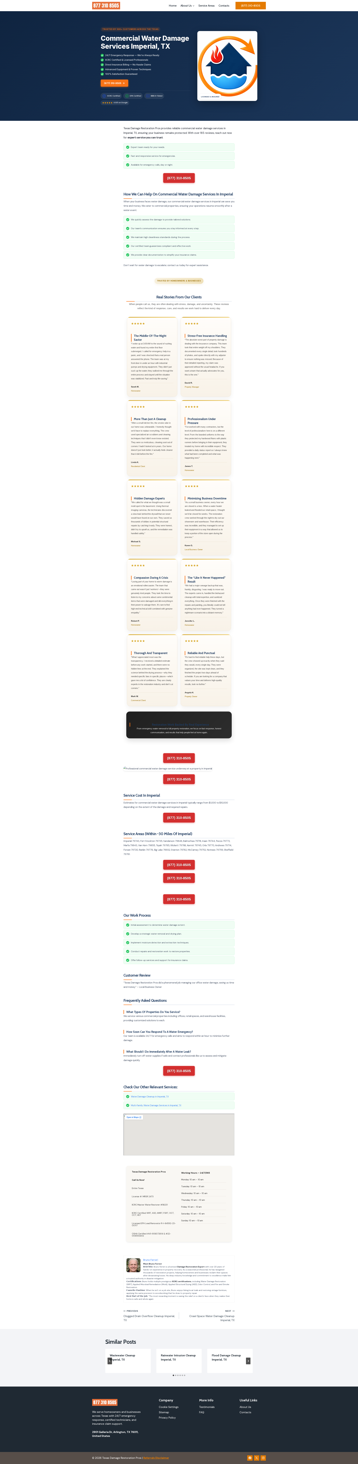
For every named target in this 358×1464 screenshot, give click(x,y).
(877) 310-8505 (250, 5)
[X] (256, 1458)
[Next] (248, 1361)
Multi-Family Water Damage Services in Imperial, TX (156, 1105)
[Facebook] (250, 1458)
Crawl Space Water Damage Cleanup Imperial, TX (212, 1316)
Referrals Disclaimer (156, 1458)
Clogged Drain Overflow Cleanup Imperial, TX (149, 1316)
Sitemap (164, 1412)
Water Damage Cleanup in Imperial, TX (150, 1096)
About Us (245, 1407)
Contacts (224, 5)
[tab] (173, 1375)
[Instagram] (263, 1458)
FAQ (201, 1412)
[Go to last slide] (110, 1361)
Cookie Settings (169, 1407)
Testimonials (207, 1407)
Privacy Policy (167, 1417)
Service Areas (206, 5)
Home (173, 5)
